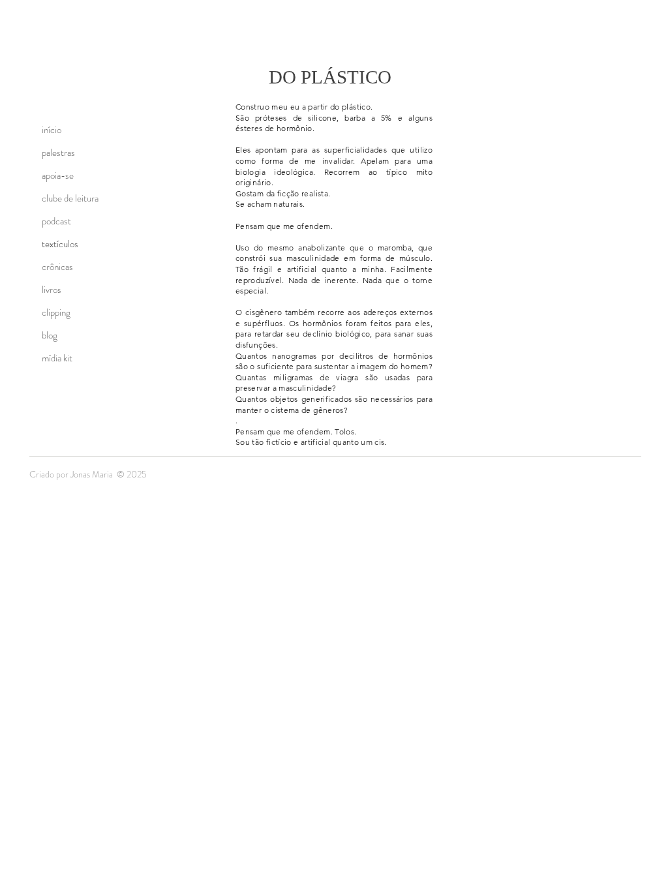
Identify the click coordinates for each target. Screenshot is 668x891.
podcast (56, 221)
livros (51, 289)
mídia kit (57, 358)
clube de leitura (70, 198)
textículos (60, 244)
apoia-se (58, 175)
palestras (58, 152)
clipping (56, 312)
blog (49, 335)
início (51, 130)
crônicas (57, 267)
